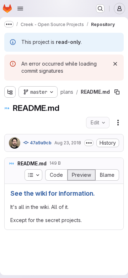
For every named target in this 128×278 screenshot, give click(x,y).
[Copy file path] (117, 92)
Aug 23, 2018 (67, 142)
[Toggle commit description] (89, 143)
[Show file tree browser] (10, 92)
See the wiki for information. (52, 193)
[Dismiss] (115, 64)
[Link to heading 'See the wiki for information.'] (98, 193)
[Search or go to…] (100, 8)
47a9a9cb (40, 142)
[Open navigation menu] (20, 8)
